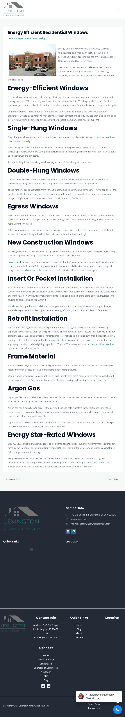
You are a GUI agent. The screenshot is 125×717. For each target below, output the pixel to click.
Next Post (115, 479)
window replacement (37, 270)
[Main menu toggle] (118, 8)
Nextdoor (46, 671)
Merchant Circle (46, 659)
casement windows (105, 136)
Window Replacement (20, 38)
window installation (86, 67)
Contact (79, 637)
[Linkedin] (49, 686)
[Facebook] (43, 686)
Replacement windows (19, 261)
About (79, 633)
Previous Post (11, 479)
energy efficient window (102, 344)
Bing (46, 680)
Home (79, 624)
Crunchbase (46, 663)
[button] (31, 549)
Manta (46, 655)
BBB (46, 675)
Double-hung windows (19, 179)
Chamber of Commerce (46, 667)
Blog (79, 629)
